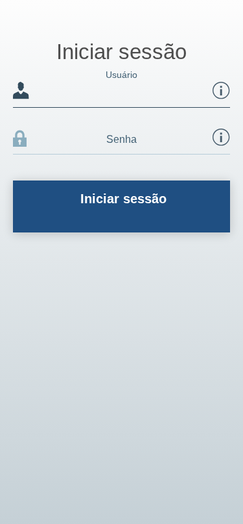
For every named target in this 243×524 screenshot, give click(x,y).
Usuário (75, 74)
